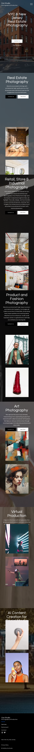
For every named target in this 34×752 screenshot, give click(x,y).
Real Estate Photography (17, 80)
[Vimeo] (5, 732)
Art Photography (16, 408)
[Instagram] (2, 732)
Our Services (17, 45)
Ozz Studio (5, 3)
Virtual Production (16, 514)
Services (4, 724)
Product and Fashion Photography (16, 299)
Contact (4, 730)
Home (3, 721)
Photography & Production (9, 5)
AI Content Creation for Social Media (17, 617)
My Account (4, 727)
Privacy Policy (4, 745)
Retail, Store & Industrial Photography (17, 183)
